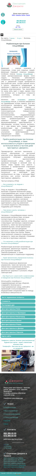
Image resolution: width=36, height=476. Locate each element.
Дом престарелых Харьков (12, 332)
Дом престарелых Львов (11, 320)
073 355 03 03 (10, 435)
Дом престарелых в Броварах (14, 313)
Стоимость (6, 301)
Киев (13, 15)
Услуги (19, 38)
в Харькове (21, 465)
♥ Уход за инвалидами (12, 414)
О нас (7, 444)
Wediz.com (19, 398)
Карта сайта (6, 336)
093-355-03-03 (21, 21)
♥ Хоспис (7, 420)
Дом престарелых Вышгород (13, 317)
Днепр (23, 15)
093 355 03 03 (10, 433)
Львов (28, 15)
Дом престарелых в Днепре (13, 328)
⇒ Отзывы (7, 446)
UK (16, 27)
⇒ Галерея (8, 448)
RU (20, 27)
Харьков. (18, 15)
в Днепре (20, 467)
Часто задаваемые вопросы (13, 297)
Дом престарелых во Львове (14, 460)
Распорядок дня (8, 305)
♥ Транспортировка (11, 417)
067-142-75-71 (20, 22)
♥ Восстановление (11, 411)
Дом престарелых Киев (11, 309)
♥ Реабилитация (10, 407)
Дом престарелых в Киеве (13, 458)
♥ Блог (6, 424)
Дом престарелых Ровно (11, 324)
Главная (12, 38)
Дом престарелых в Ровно (13, 461)
